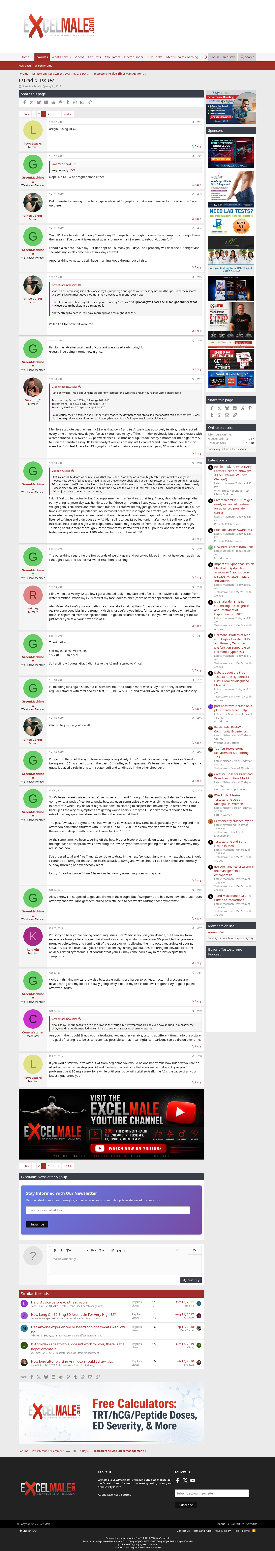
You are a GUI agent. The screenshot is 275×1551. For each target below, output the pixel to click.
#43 (199, 194)
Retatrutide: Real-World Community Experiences (231, 729)
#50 (199, 587)
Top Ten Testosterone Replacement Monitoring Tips (231, 752)
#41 (199, 122)
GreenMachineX (31, 86)
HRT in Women (223, 815)
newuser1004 (216, 932)
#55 (199, 790)
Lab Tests (94, 57)
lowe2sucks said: (61, 164)
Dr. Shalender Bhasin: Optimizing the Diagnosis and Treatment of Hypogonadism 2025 (231, 607)
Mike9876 (36, 1335)
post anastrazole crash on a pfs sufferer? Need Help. (233, 708)
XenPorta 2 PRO (122, 1547)
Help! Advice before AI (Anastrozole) (59, 1302)
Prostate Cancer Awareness (233, 530)
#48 (199, 463)
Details (188, 1541)
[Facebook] (177, 1481)
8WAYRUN (156, 1547)
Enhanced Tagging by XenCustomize (138, 1544)
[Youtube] (192, 1481)
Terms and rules (201, 1531)
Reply (198, 146)
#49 (199, 548)
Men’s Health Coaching (182, 57)
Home (25, 57)
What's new (60, 57)
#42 (199, 156)
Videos (79, 57)
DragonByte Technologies (170, 1541)
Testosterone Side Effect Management (81, 1306)
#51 (199, 635)
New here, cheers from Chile (233, 547)
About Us (223, 1524)
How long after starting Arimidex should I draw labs (72, 1361)
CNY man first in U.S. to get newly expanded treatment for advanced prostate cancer (233, 506)
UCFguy (35, 1353)
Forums (42, 57)
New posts (25, 65)
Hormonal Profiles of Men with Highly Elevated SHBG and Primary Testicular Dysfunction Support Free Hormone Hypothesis (232, 643)
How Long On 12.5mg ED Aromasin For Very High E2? (73, 1314)
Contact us (183, 1531)
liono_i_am (37, 1306)
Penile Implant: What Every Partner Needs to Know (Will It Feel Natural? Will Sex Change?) (233, 472)
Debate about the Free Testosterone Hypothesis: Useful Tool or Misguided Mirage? (231, 678)
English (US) (29, 1531)
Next (66, 114)
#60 (199, 1056)
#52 (199, 680)
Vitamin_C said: (61, 470)
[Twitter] (185, 1481)
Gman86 (189, 1305)
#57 (199, 928)
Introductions (222, 558)
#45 (199, 277)
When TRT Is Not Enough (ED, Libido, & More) (231, 492)
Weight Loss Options (226, 743)
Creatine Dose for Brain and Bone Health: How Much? (233, 776)
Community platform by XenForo (138, 1538)
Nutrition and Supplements (230, 789)
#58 (199, 972)
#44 (199, 228)
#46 (199, 340)
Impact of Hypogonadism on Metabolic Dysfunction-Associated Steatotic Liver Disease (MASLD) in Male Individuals (234, 572)
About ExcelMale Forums (114, 1495)
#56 (199, 890)
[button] (31, 57)
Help (236, 1531)
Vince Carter (187, 1330)
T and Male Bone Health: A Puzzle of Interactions (232, 898)
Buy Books (154, 57)
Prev (26, 114)
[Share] (193, 122)
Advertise (251, 1524)
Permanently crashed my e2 (233, 821)
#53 (199, 718)
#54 (199, 752)
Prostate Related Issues (228, 524)
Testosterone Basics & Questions (233, 768)
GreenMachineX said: (64, 285)
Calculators (112, 57)
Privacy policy (222, 1531)
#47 (199, 379)
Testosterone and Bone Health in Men (230, 843)
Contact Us (237, 1524)
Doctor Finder (133, 57)
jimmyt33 (36, 1318)
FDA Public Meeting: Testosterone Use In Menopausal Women (228, 799)
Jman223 (36, 1365)
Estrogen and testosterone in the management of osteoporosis (234, 870)
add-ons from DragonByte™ (128, 1541)
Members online (221, 925)
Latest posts (217, 460)
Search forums (43, 65)
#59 (199, 1011)
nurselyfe (189, 1318)
